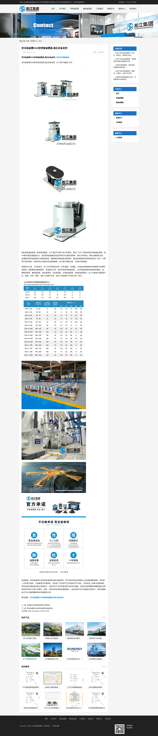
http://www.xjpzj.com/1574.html (38, 611)
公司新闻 (119, 137)
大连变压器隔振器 (62, 57)
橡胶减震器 (87, 9)
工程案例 (99, 9)
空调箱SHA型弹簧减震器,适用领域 (38, 605)
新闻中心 (121, 9)
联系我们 (133, 9)
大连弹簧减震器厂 (38, 726)
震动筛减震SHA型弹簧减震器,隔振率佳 (40, 608)
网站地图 (56, 726)
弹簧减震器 (74, 9)
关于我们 (62, 9)
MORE (104, 617)
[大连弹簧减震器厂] (29, 8)
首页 (53, 9)
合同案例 (119, 122)
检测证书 (110, 9)
